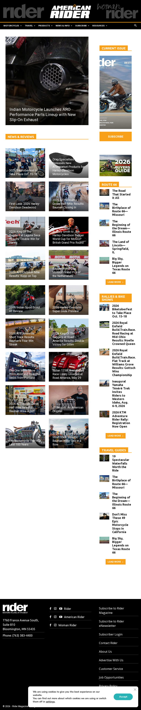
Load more (114, 282)
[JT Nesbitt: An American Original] (68, 400)
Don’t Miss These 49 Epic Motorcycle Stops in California (120, 523)
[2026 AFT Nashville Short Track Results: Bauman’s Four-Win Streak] (25, 333)
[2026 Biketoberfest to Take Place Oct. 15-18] (25, 163)
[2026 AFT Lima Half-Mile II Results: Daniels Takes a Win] (47, 81)
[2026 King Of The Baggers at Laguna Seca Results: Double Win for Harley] (25, 231)
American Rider (74, 617)
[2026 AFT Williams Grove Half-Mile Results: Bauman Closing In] (68, 196)
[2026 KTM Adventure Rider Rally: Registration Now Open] (104, 414)
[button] (135, 25)
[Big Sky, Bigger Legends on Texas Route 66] (104, 260)
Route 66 (109, 184)
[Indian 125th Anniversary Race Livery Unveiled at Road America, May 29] (68, 367)
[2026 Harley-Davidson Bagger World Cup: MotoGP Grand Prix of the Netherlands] (68, 265)
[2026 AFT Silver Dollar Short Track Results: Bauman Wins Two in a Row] (68, 433)
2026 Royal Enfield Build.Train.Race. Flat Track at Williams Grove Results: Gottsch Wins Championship (124, 362)
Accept (123, 696)
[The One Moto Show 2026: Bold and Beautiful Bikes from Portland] (25, 367)
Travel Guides (114, 450)
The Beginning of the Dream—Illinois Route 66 (121, 228)
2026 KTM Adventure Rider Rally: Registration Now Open (121, 419)
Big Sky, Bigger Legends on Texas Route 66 (121, 265)
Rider (67, 608)
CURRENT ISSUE (114, 48)
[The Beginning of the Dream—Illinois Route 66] (104, 223)
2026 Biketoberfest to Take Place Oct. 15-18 (122, 311)
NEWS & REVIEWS (21, 136)
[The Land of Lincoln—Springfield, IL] (104, 243)
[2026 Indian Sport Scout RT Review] (25, 300)
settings (50, 701)
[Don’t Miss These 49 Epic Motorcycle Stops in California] (104, 516)
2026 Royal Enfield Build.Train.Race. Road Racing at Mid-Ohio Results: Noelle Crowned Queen (124, 333)
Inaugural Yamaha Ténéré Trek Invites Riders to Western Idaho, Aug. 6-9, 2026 (121, 394)
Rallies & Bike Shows (113, 298)
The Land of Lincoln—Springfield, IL (120, 247)
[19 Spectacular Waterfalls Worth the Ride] (104, 458)
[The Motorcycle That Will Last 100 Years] (25, 433)
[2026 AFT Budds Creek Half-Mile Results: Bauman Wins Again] (25, 400)
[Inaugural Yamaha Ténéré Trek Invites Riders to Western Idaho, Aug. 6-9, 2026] (104, 383)
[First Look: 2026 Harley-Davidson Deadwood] (25, 196)
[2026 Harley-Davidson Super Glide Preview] (68, 300)
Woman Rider (67, 625)
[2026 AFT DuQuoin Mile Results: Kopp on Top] (25, 265)
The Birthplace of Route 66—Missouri (121, 210)
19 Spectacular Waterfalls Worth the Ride (120, 463)
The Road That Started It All (121, 194)
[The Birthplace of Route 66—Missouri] (104, 206)
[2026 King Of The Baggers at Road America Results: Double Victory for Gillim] (68, 333)
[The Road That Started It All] (104, 192)
